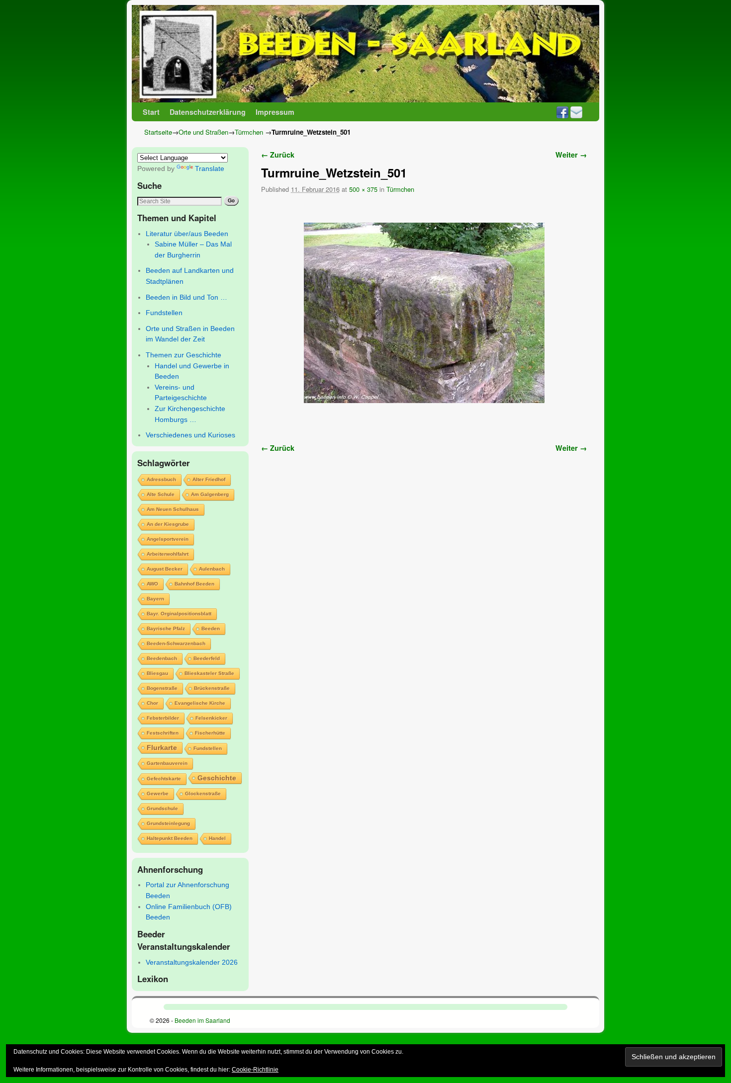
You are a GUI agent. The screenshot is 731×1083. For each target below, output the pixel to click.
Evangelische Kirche (200, 703)
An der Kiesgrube (168, 524)
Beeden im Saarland (202, 1020)
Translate (209, 168)
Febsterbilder (163, 718)
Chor (152, 703)
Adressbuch (161, 479)
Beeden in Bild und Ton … (186, 297)
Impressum (275, 112)
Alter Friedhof (208, 479)
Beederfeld (206, 658)
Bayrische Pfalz (166, 628)
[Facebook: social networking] (562, 112)
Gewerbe (158, 793)
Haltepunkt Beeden (169, 838)
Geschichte (216, 778)
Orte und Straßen (203, 132)
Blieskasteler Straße (209, 673)
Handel (217, 838)
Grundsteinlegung (168, 823)
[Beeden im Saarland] (365, 53)
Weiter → (571, 155)
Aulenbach (212, 569)
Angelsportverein (167, 539)
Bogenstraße (162, 688)
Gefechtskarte (164, 778)
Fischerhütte (210, 733)
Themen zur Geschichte (183, 355)
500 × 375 (363, 189)
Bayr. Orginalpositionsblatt (179, 613)
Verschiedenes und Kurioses (190, 435)
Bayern (155, 598)
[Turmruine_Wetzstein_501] (424, 313)
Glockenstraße (203, 793)
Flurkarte (162, 747)
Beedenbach (162, 658)
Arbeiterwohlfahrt (167, 554)
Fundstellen (164, 313)
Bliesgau (157, 673)
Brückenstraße (212, 688)
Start (151, 112)
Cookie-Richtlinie (255, 1069)
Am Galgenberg (210, 494)
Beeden (210, 628)
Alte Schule (161, 494)
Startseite (158, 132)
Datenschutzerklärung (208, 112)
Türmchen (249, 132)
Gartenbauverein (167, 763)
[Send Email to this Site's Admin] (576, 112)
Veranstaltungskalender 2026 (192, 962)
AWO (152, 583)
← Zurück (277, 155)
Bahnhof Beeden (194, 583)
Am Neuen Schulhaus (173, 509)
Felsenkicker (211, 718)
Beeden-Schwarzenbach (176, 643)
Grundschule (162, 808)
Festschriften (163, 733)
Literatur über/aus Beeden (187, 234)
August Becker (165, 569)
